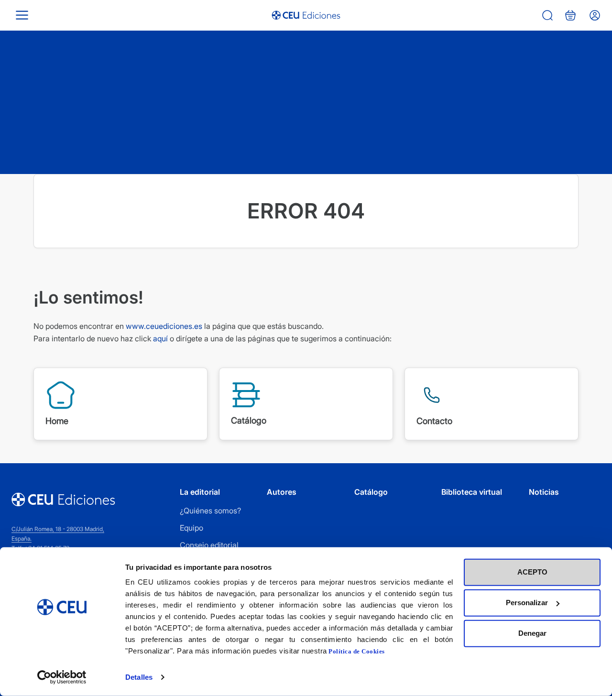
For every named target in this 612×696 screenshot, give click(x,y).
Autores (281, 492)
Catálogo (371, 492)
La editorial (200, 492)
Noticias (544, 492)
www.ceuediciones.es (164, 326)
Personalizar (527, 602)
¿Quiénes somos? (210, 510)
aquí (160, 338)
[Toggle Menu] (22, 15)
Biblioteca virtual (471, 492)
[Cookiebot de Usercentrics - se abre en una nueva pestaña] (62, 677)
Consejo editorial (209, 545)
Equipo (191, 528)
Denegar (532, 633)
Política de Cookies (356, 651)
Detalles (139, 677)
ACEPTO (532, 572)
